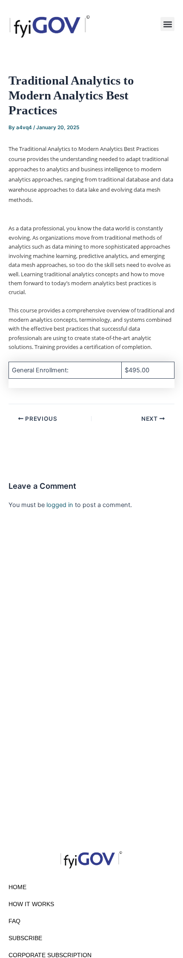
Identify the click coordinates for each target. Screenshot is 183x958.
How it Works (31, 904)
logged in (59, 505)
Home (17, 887)
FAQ (14, 921)
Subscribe (25, 938)
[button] (167, 24)
